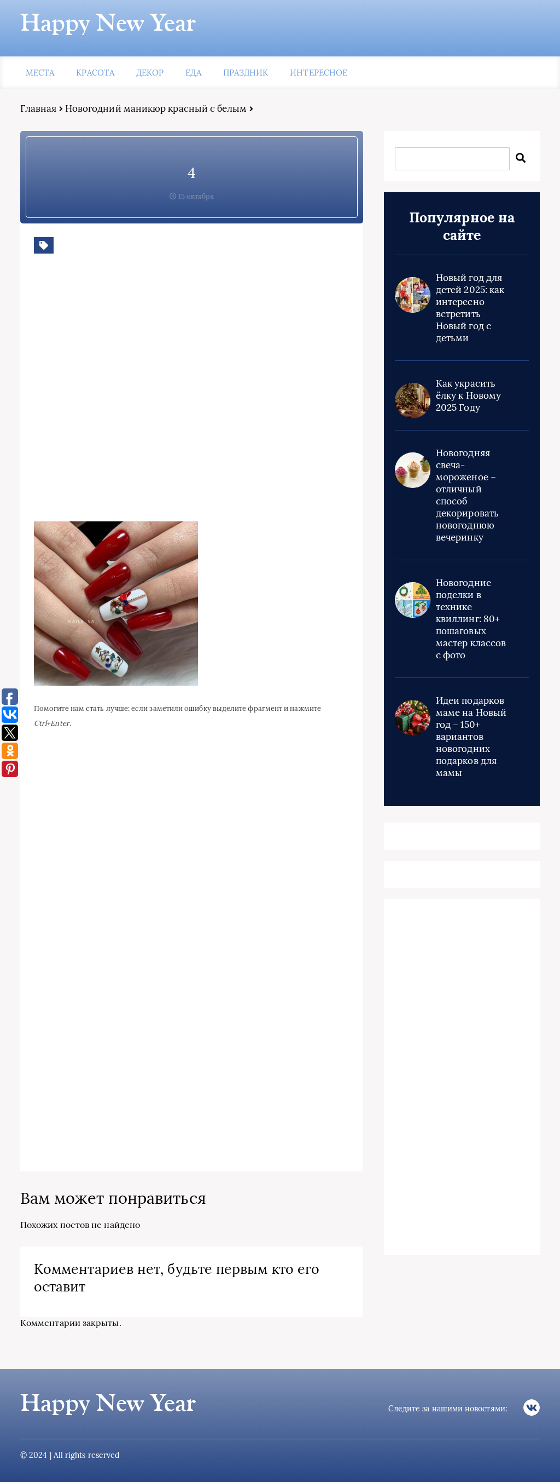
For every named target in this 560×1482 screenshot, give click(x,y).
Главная (38, 108)
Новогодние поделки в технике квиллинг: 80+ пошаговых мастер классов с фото (471, 619)
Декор (150, 72)
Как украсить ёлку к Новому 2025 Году (468, 395)
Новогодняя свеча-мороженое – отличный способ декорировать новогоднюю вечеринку (467, 495)
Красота (95, 72)
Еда (193, 72)
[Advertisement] (192, 396)
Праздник (246, 72)
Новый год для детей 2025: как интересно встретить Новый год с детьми (470, 308)
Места (40, 72)
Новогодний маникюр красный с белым (156, 108)
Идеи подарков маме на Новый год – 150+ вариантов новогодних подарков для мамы (471, 736)
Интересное (318, 72)
